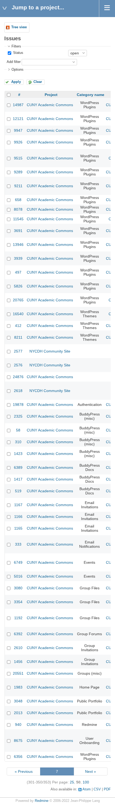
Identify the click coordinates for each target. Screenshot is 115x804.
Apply (16, 82)
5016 (18, 576)
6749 (18, 562)
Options (17, 69)
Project (51, 95)
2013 (18, 713)
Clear (37, 82)
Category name (90, 95)
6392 (18, 634)
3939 (18, 258)
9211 (18, 186)
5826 (18, 286)
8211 (18, 337)
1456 (18, 661)
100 (86, 782)
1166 (18, 516)
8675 (18, 740)
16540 (18, 314)
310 (18, 442)
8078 (18, 209)
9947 (18, 130)
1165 (18, 528)
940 (18, 724)
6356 (18, 756)
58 (18, 430)
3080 (18, 588)
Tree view (19, 27)
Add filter (14, 62)
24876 (18, 377)
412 (18, 325)
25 (72, 782)
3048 (18, 701)
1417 (18, 479)
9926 (18, 142)
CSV (97, 789)
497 (18, 272)
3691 (18, 231)
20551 (18, 673)
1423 (18, 453)
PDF (107, 789)
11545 (18, 219)
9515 (18, 158)
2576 (18, 365)
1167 (18, 505)
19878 (18, 404)
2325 (18, 416)
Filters (16, 46)
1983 (18, 687)
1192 (18, 618)
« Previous (24, 771)
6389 (18, 467)
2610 (18, 648)
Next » (90, 771)
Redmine (41, 801)
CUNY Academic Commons (50, 105)
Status (17, 53)
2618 (18, 391)
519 (18, 491)
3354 (18, 602)
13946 (18, 244)
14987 (18, 105)
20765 (18, 300)
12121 (18, 119)
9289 (18, 172)
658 (18, 200)
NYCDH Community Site (49, 351)
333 (18, 544)
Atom (86, 789)
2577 (18, 351)
